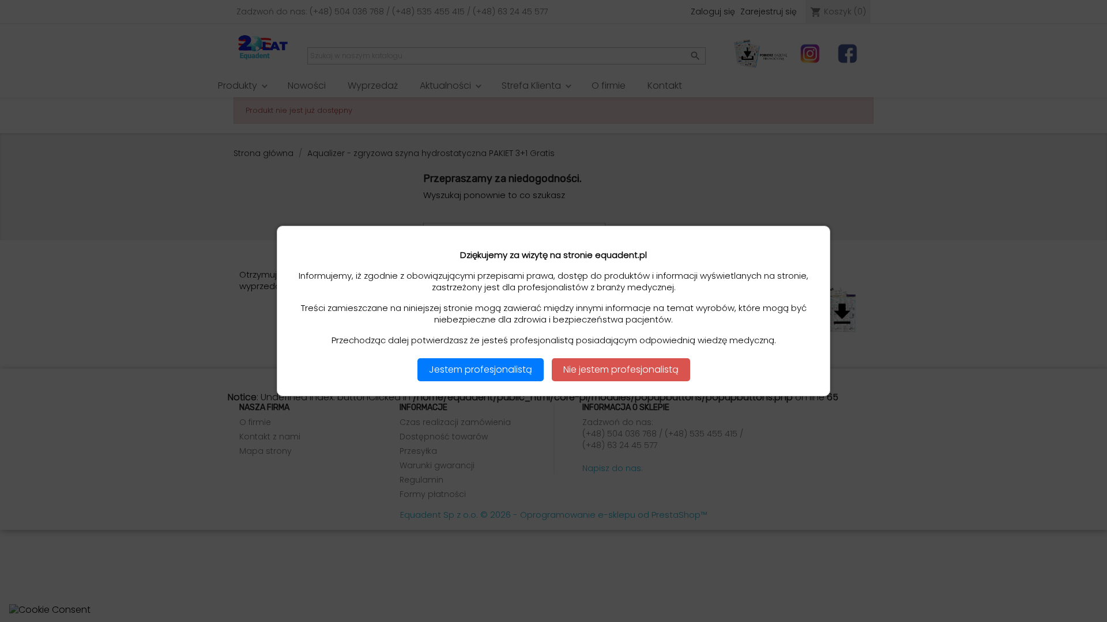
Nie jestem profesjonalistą (621, 369)
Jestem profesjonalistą (480, 369)
